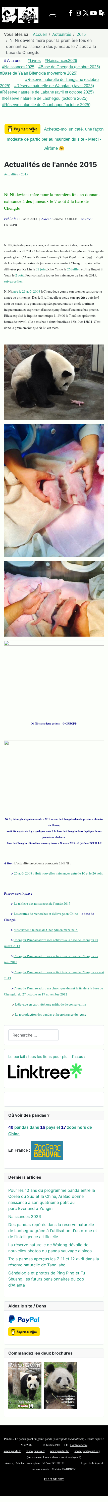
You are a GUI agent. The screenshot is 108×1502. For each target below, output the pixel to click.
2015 (24, 174)
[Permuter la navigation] (52, 15)
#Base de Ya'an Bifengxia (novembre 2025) (38, 73)
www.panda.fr (12, 1451)
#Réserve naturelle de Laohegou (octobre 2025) (44, 98)
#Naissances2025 (18, 67)
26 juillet (73, 269)
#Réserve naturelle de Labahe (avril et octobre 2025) (47, 92)
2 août (19, 275)
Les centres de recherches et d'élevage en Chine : (47, 913)
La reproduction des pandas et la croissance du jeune (50, 1014)
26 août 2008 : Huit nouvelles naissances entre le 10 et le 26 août (58, 873)
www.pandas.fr (35, 1451)
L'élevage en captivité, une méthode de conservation (50, 1004)
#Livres (34, 60)
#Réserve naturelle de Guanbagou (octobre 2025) (46, 105)
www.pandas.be (59, 1451)
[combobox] (33, 1035)
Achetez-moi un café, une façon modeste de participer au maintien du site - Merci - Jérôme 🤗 (55, 139)
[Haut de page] (101, 1495)
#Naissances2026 (61, 60)
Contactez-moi (78, 1445)
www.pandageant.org (87, 1451)
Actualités (11, 174)
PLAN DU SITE (54, 1479)
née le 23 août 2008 (26, 291)
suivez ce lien (13, 281)
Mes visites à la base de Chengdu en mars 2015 (46, 929)
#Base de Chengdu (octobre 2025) (69, 67)
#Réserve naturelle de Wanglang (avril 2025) (54, 86)
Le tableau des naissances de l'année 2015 (42, 903)
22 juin (41, 269)
